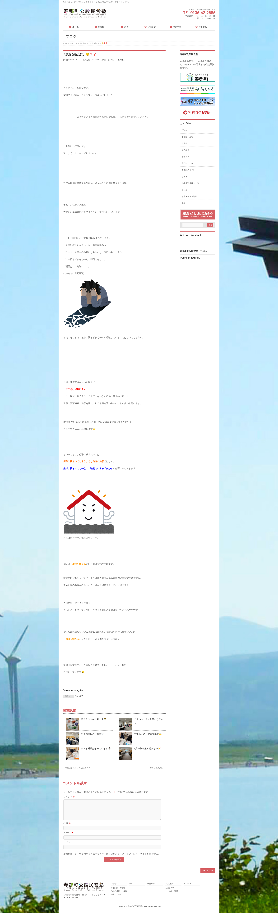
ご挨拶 (114, 884)
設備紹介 (151, 884)
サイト (66, 842)
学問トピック (187, 163)
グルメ (184, 130)
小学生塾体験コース (190, 183)
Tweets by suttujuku (73, 690)
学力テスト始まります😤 (93, 719)
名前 (67, 823)
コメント (69, 796)
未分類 (184, 190)
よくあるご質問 (171, 891)
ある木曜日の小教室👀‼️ (94, 734)
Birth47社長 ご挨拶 (119, 891)
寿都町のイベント (189, 170)
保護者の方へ (170, 888)
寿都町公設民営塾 (135, 906)
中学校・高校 (187, 137)
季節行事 (185, 157)
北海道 (184, 143)
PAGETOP (208, 871)
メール (68, 832)
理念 (131, 884)
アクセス (187, 884)
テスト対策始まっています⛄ (96, 748)
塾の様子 (121, 60)
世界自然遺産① (158, 768)
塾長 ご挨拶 (116, 894)
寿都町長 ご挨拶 (118, 888)
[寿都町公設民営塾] (85, 14)
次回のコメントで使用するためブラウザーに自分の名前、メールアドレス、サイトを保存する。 (111, 854)
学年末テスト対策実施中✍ (148, 734)
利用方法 (169, 884)
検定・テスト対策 (189, 196)
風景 (183, 203)
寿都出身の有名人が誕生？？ (76, 768)
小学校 (184, 176)
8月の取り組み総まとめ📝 (147, 748)
